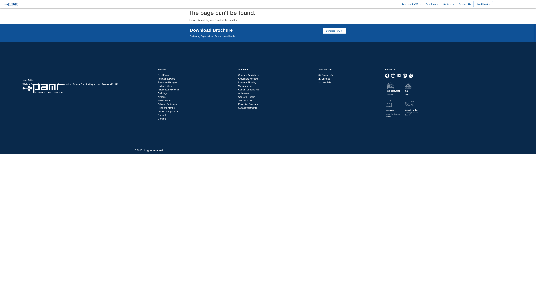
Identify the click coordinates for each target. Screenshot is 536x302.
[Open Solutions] (438, 4)
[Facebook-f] (387, 76)
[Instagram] (405, 76)
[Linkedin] (399, 76)
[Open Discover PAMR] (420, 4)
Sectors (162, 69)
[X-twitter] (411, 76)
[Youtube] (393, 76)
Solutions (243, 69)
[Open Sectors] (453, 4)
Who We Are (325, 69)
